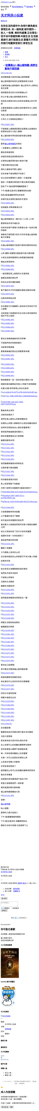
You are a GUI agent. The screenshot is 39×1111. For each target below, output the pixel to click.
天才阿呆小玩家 (12, 15)
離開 (11, 1107)
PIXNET (9, 1081)
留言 (24, 883)
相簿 (6, 52)
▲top (2, 894)
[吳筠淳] (1, 1058)
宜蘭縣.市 (16, 891)
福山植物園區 (10, 144)
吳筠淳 (2, 1055)
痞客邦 (20, 883)
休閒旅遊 (17, 48)
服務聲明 (21, 1083)
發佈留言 (4, 910)
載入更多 (4, 898)
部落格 (7, 54)
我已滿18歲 (5, 1107)
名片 (6, 57)
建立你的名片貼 (4, 1059)
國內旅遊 (16, 889)
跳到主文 (4, 21)
